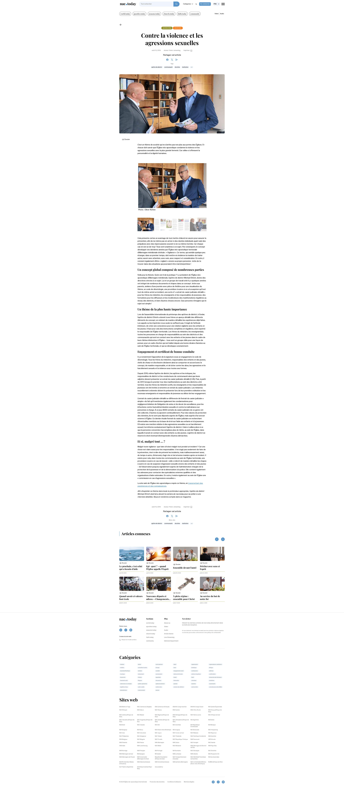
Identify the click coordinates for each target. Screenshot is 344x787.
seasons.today (154, 14)
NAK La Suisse (177, 754)
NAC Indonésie (141, 733)
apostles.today (139, 14)
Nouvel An (122, 677)
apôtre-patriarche (142, 683)
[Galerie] (172, 184)
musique (122, 674)
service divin (194, 687)
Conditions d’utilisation (174, 782)
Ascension (158, 680)
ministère (193, 680)
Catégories (187, 4)
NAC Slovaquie (195, 750)
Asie (175, 667)
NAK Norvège (123, 750)
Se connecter (205, 4)
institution (185, 67)
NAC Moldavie (177, 745)
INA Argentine (195, 720)
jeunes (157, 690)
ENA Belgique (123, 739)
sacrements (212, 683)
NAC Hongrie (194, 742)
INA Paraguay (123, 729)
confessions (194, 670)
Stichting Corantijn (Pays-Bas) (144, 767)
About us (167, 623)
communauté (168, 67)
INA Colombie (177, 725)
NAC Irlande (211, 742)
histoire (122, 664)
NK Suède (158, 754)
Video (217, 14)
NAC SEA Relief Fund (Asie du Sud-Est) (198, 757)
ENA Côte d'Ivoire (196, 710)
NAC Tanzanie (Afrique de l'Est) (126, 720)
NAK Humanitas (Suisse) (162, 762)
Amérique (193, 667)
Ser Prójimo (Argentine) (126, 767)
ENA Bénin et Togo (124, 706)
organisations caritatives (215, 664)
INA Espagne (141, 754)
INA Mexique (212, 725)
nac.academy (159, 767)
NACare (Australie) (213, 757)
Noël (192, 677)
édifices (211, 670)
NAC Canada (141, 725)
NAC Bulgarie (141, 739)
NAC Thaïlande (177, 736)
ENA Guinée (176, 710)
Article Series (168, 634)
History (140, 677)
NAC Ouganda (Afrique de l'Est (144, 720)
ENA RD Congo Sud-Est (180, 706)
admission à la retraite (126, 683)
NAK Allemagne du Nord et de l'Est (198, 746)
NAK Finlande (123, 742)
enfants (140, 670)
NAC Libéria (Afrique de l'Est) (126, 715)
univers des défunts (179, 687)
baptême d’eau (124, 687)
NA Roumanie (177, 750)
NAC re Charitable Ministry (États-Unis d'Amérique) (198, 762)
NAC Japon (158, 733)
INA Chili (157, 725)
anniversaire (159, 674)
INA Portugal (158, 750)
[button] (123, 563)
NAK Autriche (212, 736)
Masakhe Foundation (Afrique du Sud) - (161, 757)
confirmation (212, 674)
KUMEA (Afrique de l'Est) (215, 762)
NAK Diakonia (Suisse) (143, 762)
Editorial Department (171, 641)
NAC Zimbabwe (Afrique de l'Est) (181, 720)
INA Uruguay (176, 729)
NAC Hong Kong (213, 729)
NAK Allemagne (159, 742)
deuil (175, 664)
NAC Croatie (158, 739)
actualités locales (142, 667)
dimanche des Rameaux (215, 677)
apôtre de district (156, 67)
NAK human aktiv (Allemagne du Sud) (143, 757)
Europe (157, 667)
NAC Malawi (140, 715)
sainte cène (159, 687)
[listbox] (216, 4)
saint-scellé (141, 687)
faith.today (182, 14)
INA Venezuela (195, 729)
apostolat (158, 677)
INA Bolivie (211, 720)
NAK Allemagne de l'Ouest (127, 757)
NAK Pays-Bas (212, 745)
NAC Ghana (158, 710)
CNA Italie (122, 745)
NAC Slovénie (212, 750)
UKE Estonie (212, 739)
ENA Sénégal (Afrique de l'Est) (180, 715)
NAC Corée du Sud (178, 733)
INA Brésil (122, 725)
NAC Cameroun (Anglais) (144, 706)
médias (122, 667)
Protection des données (157, 782)
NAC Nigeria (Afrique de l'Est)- (162, 715)
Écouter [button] (127, 139)
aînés (139, 664)
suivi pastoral (159, 664)
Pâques (140, 680)
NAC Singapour (141, 736)
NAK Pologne (141, 750)
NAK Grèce (176, 742)
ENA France (140, 742)
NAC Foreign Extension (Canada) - (179, 757)
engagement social (178, 670)
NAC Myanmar (212, 733)
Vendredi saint (124, 680)
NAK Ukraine (194, 754)
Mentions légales (189, 782)
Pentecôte (176, 680)
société (158, 670)
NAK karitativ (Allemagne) (180, 762)
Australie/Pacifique (125, 670)
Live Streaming (169, 637)
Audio (222, 14)
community (195, 14)
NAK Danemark (195, 739)
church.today (169, 14)
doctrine (177, 67)
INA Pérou (140, 729)
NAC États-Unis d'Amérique (163, 729)
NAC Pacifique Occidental (198, 736)
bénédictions (123, 690)
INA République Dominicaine (195, 725)
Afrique (211, 667)
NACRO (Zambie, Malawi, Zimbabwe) (126, 762)
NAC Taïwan (158, 736)
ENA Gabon (140, 710)
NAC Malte (158, 745)
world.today (125, 14)
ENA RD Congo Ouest (197, 706)
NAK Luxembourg (142, 745)
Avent (175, 677)
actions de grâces (196, 674)
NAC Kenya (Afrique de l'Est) (215, 710)
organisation (194, 664)
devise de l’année (178, 674)
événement (141, 674)
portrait (175, 683)
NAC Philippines (124, 736)
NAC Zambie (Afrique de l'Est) (162, 720)
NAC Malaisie (194, 733)
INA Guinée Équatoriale (215, 706)
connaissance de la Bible (215, 687)
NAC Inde (122, 733)
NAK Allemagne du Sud (126, 754)
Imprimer (187, 50)
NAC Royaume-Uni (213, 754)
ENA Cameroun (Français (162, 706)
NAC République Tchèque (180, 739)
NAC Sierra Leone (196, 715)
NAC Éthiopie (123, 710)
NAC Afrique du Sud (214, 715)
